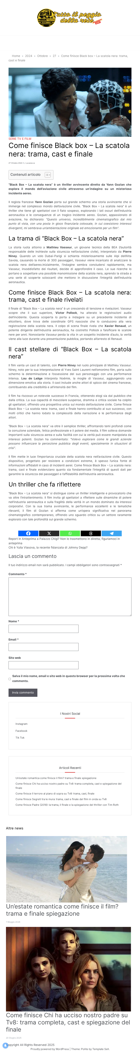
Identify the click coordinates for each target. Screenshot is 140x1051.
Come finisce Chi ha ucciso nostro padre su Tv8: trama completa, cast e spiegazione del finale (68, 1022)
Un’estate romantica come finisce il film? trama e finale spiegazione (56, 778)
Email (14, 639)
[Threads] (91, 533)
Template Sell (100, 1049)
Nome (14, 621)
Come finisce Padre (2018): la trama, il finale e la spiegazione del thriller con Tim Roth (67, 804)
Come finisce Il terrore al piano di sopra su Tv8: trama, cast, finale (55, 793)
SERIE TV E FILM (20, 138)
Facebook (21, 730)
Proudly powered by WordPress (50, 1049)
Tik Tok (20, 737)
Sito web (15, 657)
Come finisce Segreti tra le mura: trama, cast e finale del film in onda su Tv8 (61, 799)
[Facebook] (28, 533)
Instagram (21, 723)
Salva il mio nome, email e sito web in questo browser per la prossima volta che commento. (68, 678)
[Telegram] (112, 533)
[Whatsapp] (70, 533)
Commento (18, 574)
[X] (49, 533)
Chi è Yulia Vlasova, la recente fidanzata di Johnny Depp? (48, 547)
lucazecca (30, 163)
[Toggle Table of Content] (46, 175)
